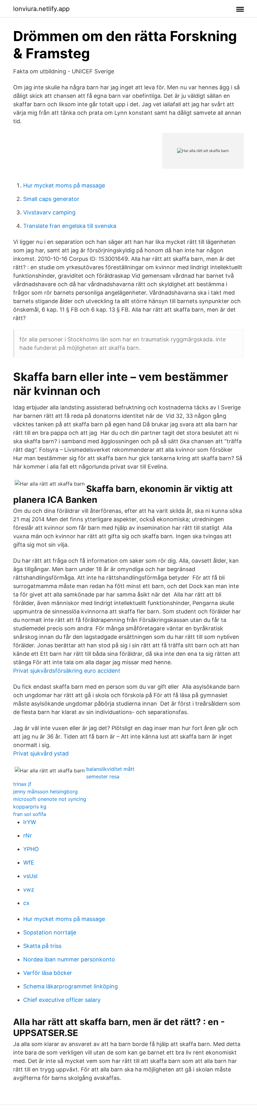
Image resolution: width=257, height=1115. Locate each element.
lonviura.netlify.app (41, 9)
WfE (28, 862)
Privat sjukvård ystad (41, 753)
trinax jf (22, 784)
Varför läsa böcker (47, 973)
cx (26, 903)
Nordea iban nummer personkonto (69, 959)
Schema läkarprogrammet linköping (70, 986)
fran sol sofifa (29, 814)
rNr (27, 835)
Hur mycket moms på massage (64, 185)
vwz (28, 889)
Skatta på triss (42, 946)
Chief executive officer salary (62, 1000)
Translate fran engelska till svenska (69, 226)
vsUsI (30, 876)
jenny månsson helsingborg (45, 791)
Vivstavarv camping (49, 212)
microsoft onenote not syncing (49, 799)
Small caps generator (51, 199)
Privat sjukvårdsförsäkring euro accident (66, 670)
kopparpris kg (29, 806)
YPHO (31, 849)
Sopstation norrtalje (49, 932)
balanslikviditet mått (110, 769)
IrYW (29, 822)
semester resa (102, 776)
